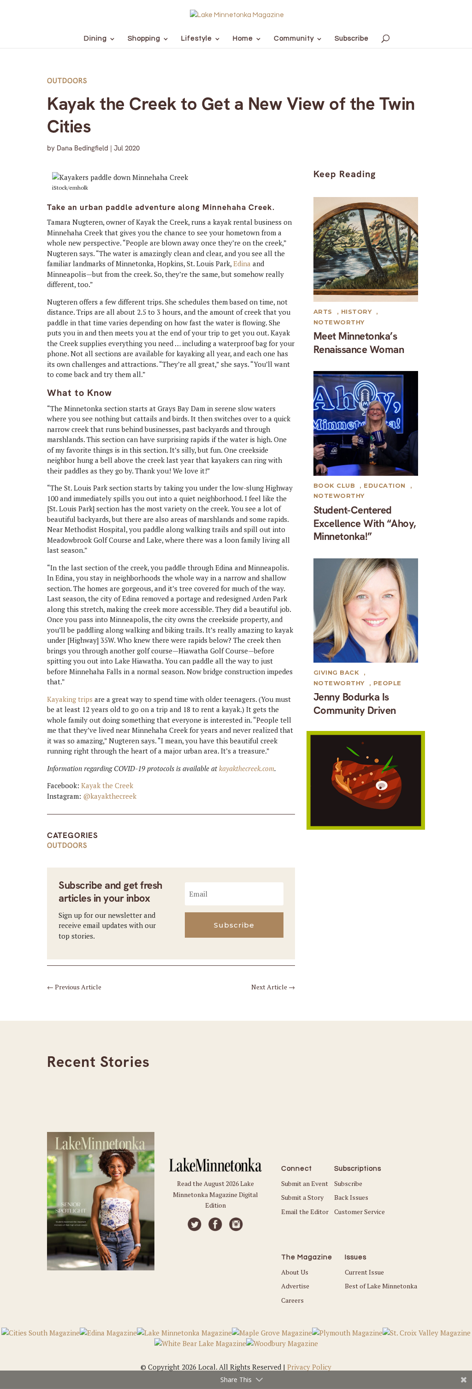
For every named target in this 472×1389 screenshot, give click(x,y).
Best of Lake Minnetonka (381, 1285)
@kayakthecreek (109, 796)
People (387, 683)
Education (385, 485)
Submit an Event (304, 1183)
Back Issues (351, 1197)
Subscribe (348, 1183)
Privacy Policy (309, 1366)
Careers (292, 1300)
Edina (242, 263)
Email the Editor (305, 1211)
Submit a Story (302, 1197)
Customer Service (359, 1211)
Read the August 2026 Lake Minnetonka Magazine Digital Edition (215, 1194)
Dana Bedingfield (82, 148)
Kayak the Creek (107, 785)
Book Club (334, 485)
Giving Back (336, 672)
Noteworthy (339, 322)
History (356, 311)
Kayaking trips (70, 699)
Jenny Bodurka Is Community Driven (354, 703)
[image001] (366, 827)
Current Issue (364, 1272)
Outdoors (67, 80)
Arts (322, 311)
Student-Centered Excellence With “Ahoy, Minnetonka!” (364, 523)
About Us (294, 1272)
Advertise (295, 1285)
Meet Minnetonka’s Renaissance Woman (358, 342)
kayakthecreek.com (246, 768)
